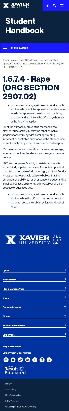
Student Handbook (24, 25)
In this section (19, 47)
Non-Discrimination (13, 395)
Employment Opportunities (17, 352)
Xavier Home (9, 60)
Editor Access (11, 401)
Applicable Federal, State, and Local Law (23, 63)
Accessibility (10, 389)
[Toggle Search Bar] (54, 5)
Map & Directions (12, 346)
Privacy (8, 384)
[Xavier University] (34, 239)
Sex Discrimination (48, 60)
